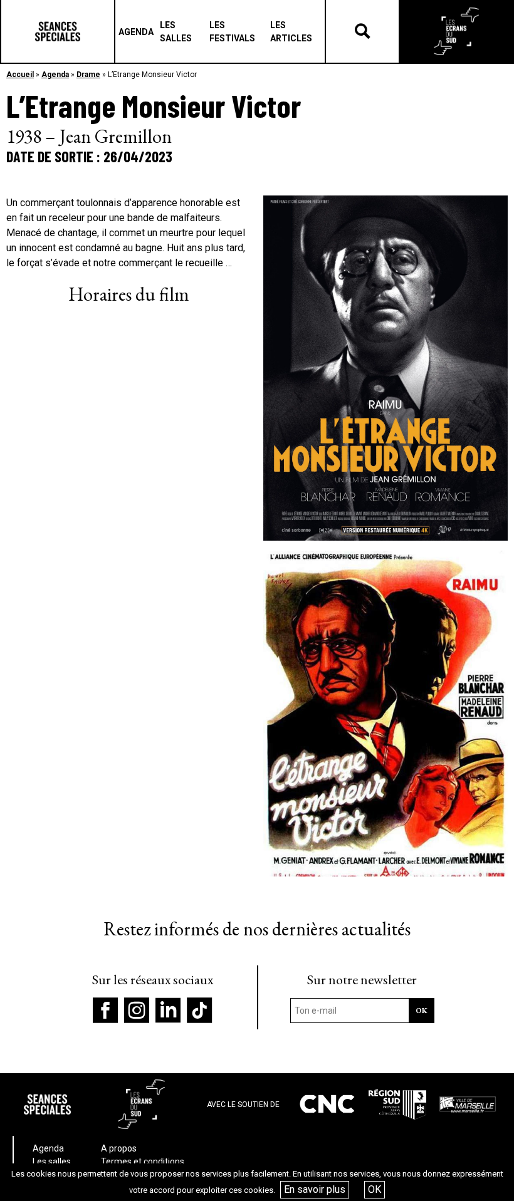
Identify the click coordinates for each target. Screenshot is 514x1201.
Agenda (55, 74)
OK (374, 1189)
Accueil (20, 74)
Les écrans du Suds (456, 31)
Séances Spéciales (57, 31)
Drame (88, 74)
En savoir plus (314, 1189)
